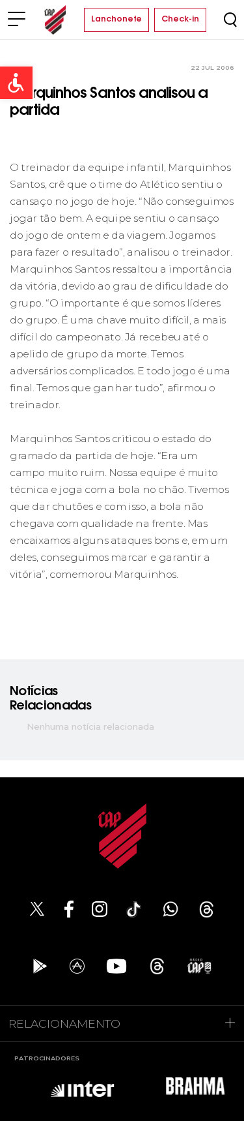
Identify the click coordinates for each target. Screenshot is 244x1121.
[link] (16, 83)
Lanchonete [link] (116, 19)
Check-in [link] (180, 19)
